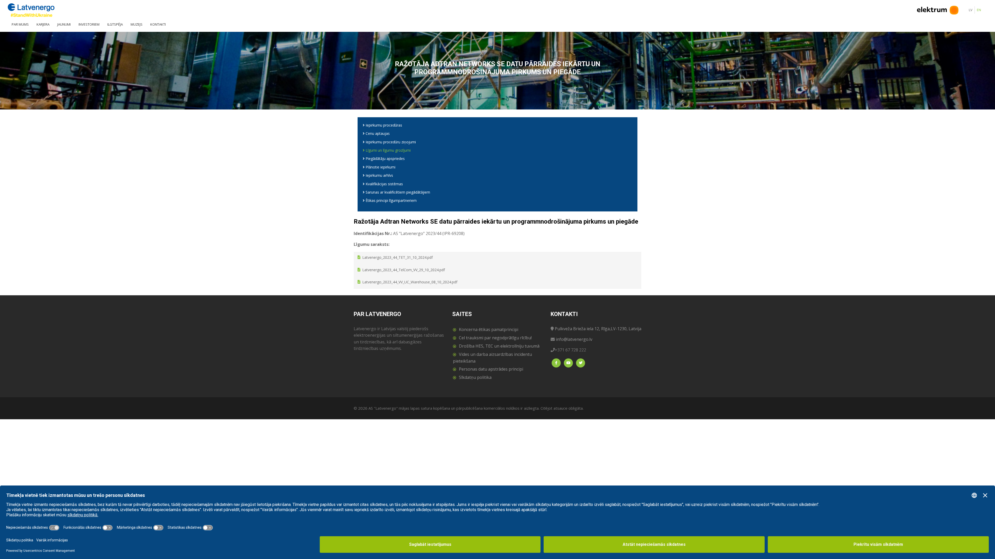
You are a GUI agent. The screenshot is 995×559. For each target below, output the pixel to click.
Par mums (20, 24)
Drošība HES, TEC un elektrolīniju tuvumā (499, 346)
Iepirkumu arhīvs (379, 175)
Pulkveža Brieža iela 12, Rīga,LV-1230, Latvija (598, 329)
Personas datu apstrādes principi (491, 369)
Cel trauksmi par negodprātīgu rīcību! (495, 338)
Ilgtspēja (115, 24)
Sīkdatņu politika (475, 377)
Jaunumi (64, 24)
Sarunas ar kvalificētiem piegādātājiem (397, 192)
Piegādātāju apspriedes (385, 158)
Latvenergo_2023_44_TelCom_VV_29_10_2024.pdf (403, 269)
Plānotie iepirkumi (380, 167)
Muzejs (137, 24)
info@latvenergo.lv (574, 339)
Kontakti (158, 24)
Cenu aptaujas (377, 133)
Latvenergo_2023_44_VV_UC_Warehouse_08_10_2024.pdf (409, 282)
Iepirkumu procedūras (383, 125)
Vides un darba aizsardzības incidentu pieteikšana (492, 357)
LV (970, 10)
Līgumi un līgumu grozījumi (388, 150)
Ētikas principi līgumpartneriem (391, 200)
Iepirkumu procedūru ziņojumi (390, 141)
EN (979, 10)
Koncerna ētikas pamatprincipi (488, 329)
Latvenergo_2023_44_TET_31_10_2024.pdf (397, 257)
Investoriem (89, 24)
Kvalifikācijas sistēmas (384, 183)
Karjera (43, 24)
